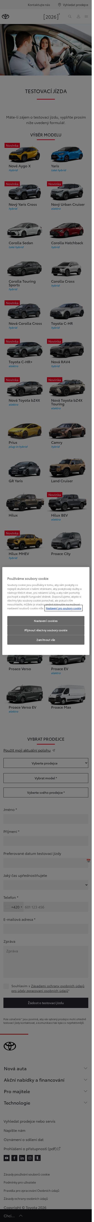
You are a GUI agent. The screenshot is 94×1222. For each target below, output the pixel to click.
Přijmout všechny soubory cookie (46, 630)
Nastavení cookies (46, 620)
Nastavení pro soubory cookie (63, 608)
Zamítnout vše (46, 640)
